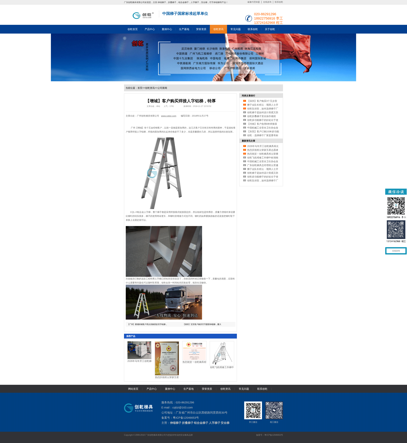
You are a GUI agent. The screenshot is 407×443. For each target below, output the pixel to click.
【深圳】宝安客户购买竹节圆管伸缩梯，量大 (202, 324)
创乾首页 (133, 29)
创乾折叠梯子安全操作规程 (261, 116)
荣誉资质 (201, 29)
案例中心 (167, 29)
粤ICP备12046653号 (186, 417)
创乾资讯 (218, 29)
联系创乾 (279, 2)
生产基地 (184, 29)
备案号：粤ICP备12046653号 (269, 435)
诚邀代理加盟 (253, 2)
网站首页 (133, 388)
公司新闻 (162, 88)
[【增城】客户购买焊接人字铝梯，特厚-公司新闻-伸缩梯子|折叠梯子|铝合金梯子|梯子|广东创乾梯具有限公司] (140, 18)
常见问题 (236, 29)
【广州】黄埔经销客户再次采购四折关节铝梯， (147, 324)
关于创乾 (270, 29)
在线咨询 (267, 2)
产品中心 (150, 29)
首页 (140, 88)
